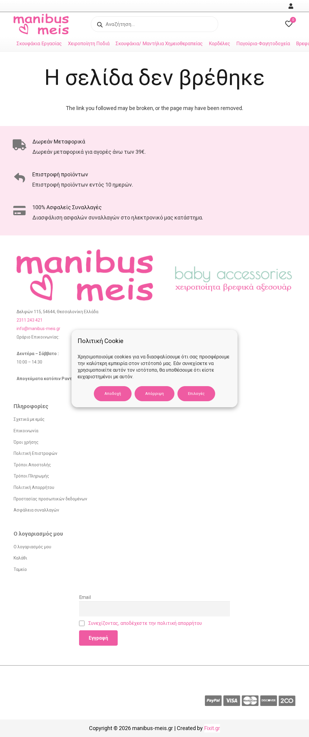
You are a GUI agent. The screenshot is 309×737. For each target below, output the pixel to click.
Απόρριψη (154, 393)
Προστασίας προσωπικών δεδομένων (50, 498)
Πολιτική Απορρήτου (34, 487)
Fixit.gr (212, 728)
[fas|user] (291, 6)
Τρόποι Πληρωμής (31, 476)
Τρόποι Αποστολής (32, 464)
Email (85, 597)
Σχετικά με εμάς (29, 419)
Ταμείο (20, 569)
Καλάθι (20, 558)
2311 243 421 (30, 320)
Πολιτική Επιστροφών (35, 453)
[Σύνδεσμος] (43, 24)
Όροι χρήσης (26, 442)
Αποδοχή (112, 393)
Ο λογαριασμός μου (32, 546)
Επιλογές (196, 393)
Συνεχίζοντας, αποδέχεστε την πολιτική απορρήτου (145, 623)
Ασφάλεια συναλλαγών (36, 510)
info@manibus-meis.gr (38, 328)
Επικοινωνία (26, 430)
